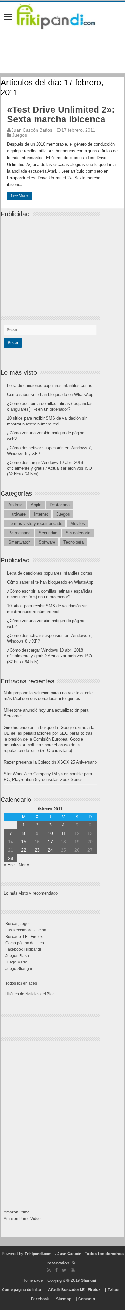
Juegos (19, 135)
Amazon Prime (16, 1212)
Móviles (78, 523)
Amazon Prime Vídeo (22, 1218)
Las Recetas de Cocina (25, 930)
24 (50, 849)
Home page (32, 1280)
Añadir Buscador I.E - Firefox (74, 1290)
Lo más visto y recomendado (35, 523)
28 (10, 858)
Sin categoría (78, 532)
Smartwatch (19, 542)
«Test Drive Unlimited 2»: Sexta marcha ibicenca (61, 114)
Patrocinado (19, 532)
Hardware (17, 514)
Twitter (114, 1290)
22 (23, 849)
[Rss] (48, 1270)
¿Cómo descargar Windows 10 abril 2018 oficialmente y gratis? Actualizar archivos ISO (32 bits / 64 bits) (49, 468)
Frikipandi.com (38, 1254)
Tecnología (73, 542)
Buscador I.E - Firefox (24, 936)
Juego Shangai (18, 968)
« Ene (9, 864)
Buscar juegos (17, 923)
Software (47, 542)
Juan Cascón (69, 1254)
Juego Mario (16, 962)
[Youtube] (72, 1270)
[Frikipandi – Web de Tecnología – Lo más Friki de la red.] (62, 15)
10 (50, 833)
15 (23, 841)
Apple (36, 504)
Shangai (88, 1280)
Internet (41, 514)
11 (63, 833)
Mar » (24, 864)
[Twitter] (64, 1270)
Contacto (86, 1299)
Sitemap (63, 1299)
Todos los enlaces (21, 983)
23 (37, 849)
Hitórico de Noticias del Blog (30, 994)
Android (15, 504)
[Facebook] (56, 1270)
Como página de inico (24, 943)
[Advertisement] (52, 261)
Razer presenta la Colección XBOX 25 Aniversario (50, 762)
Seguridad (48, 532)
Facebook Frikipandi (23, 949)
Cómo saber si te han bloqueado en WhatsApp (50, 394)
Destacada (60, 504)
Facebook (40, 1299)
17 (50, 841)
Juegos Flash (17, 956)
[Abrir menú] (8, 17)
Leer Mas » (19, 196)
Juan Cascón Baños (32, 130)
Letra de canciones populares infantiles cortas (49, 385)
